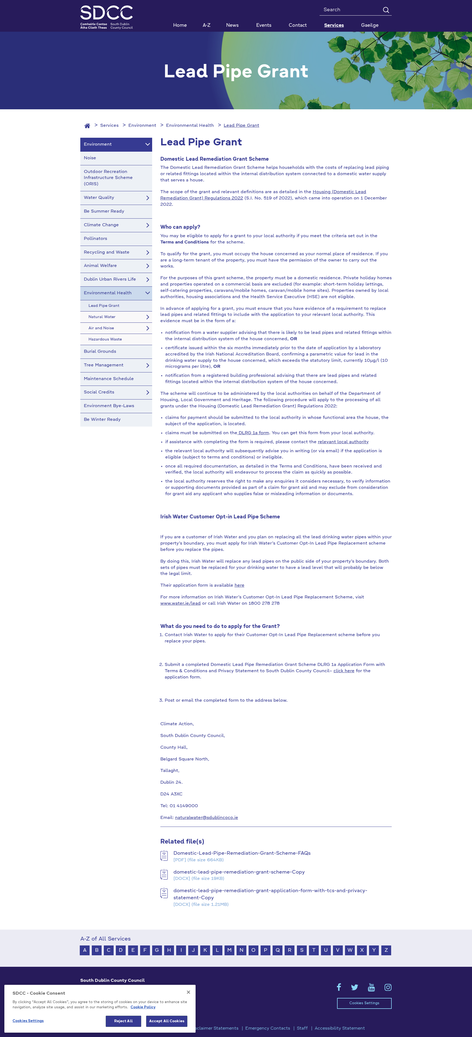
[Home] (87, 126)
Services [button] (334, 25)
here (239, 585)
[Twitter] (354, 989)
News (232, 25)
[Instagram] (388, 989)
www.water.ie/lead (180, 603)
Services (109, 126)
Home (180, 25)
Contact (298, 25)
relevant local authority (343, 442)
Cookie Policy (143, 1007)
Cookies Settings (364, 1003)
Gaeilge (370, 25)
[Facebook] (339, 989)
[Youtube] (371, 989)
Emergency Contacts (267, 1028)
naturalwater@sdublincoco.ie (206, 818)
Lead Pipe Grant (241, 126)
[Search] (386, 9)
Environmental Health (190, 126)
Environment (142, 126)
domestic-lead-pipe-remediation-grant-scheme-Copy (239, 872)
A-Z (207, 25)
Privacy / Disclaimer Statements (204, 1028)
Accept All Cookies (166, 1021)
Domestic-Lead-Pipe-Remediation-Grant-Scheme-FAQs (242, 853)
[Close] (188, 992)
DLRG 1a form (253, 433)
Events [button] (264, 25)
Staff (302, 1028)
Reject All (123, 1021)
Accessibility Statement (340, 1028)
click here (344, 671)
